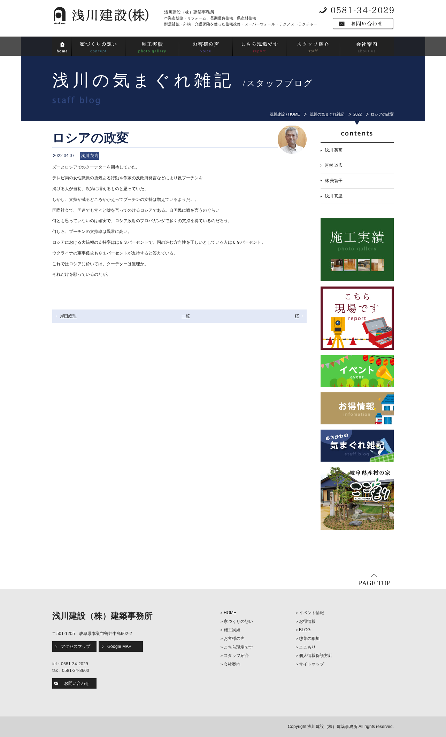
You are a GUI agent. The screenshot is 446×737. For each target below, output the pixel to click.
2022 (357, 114)
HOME (230, 612)
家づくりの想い (238, 621)
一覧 (186, 316)
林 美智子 (334, 180)
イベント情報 (311, 612)
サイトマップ (311, 664)
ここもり (307, 647)
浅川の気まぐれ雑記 (327, 114)
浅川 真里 (334, 196)
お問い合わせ (76, 683)
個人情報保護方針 (315, 655)
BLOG (304, 629)
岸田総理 (68, 316)
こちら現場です (238, 647)
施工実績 (232, 629)
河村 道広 (334, 165)
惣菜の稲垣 (309, 638)
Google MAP (119, 646)
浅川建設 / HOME (285, 114)
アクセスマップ (75, 646)
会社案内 (232, 664)
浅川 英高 (334, 150)
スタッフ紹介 (236, 655)
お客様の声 (234, 638)
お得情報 (307, 621)
